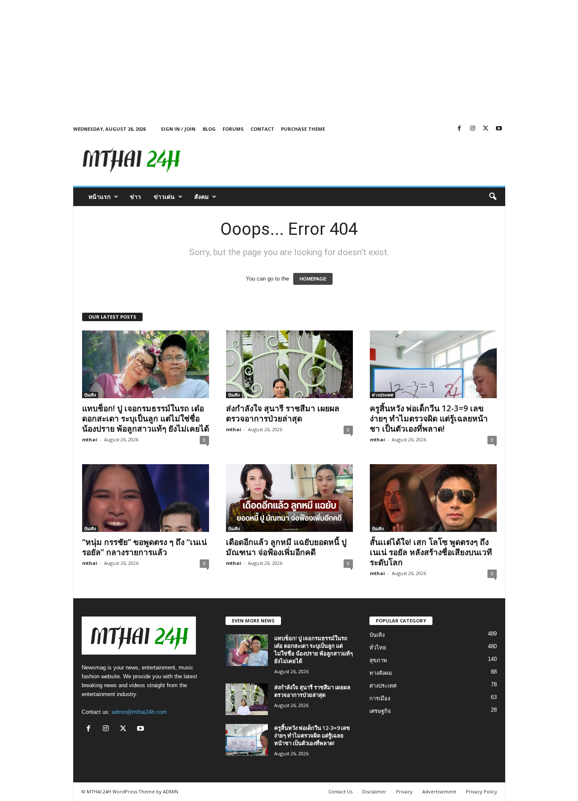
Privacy (404, 791)
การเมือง (379, 698)
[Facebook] (459, 129)
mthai (89, 439)
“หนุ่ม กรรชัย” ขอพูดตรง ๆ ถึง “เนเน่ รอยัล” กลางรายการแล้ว (144, 547)
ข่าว (135, 197)
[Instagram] (473, 129)
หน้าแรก (99, 197)
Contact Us (340, 791)
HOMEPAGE (313, 278)
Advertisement (439, 791)
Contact (262, 129)
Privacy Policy (481, 791)
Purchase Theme (303, 129)
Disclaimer (374, 791)
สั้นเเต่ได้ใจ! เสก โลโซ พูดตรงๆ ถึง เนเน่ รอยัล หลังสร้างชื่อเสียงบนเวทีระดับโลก (431, 552)
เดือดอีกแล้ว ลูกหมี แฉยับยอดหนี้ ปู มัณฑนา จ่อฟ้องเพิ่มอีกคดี (286, 547)
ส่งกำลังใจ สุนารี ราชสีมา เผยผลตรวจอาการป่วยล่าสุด (282, 413)
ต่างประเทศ (382, 395)
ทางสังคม (380, 673)
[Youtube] (499, 129)
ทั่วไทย (377, 647)
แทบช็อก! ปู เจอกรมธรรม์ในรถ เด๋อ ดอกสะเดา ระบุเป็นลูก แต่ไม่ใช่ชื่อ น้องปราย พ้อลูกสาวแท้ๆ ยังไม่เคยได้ (145, 418)
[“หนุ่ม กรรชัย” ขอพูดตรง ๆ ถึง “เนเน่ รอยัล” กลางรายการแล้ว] (145, 498)
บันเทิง (90, 395)
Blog (209, 129)
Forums (233, 129)
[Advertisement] (254, 59)
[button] (492, 196)
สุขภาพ (378, 660)
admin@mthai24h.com (139, 712)
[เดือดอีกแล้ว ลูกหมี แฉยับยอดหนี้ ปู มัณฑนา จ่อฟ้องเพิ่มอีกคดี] (289, 498)
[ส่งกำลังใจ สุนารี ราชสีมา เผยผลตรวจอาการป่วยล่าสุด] (289, 364)
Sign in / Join (178, 129)
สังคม (201, 197)
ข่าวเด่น (164, 197)
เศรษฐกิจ (380, 711)
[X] (486, 129)
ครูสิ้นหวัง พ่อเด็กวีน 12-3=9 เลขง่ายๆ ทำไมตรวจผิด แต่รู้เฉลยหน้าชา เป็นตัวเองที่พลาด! (429, 418)
